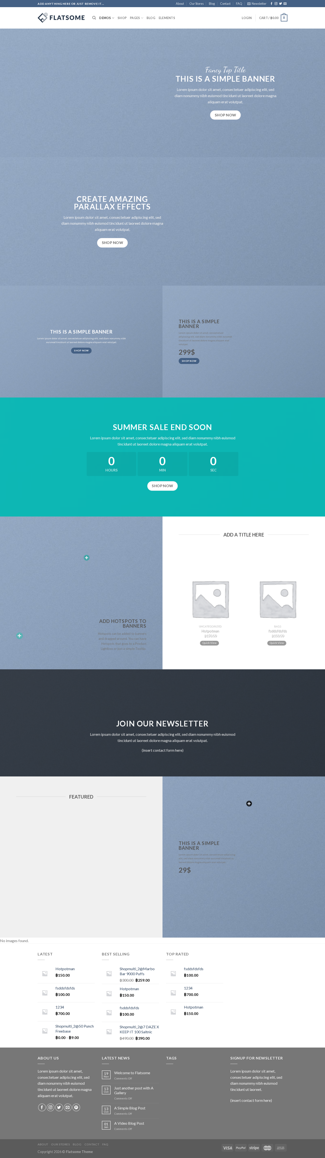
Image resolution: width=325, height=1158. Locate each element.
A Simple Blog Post (129, 1108)
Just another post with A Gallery (133, 1090)
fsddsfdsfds (277, 631)
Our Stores (196, 3)
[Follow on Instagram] (276, 3)
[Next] (311, 601)
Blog (212, 3)
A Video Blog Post (129, 1123)
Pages (135, 18)
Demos (105, 18)
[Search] (94, 17)
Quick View (209, 642)
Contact (225, 3)
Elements (167, 18)
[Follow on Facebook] (271, 3)
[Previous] (176, 601)
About (180, 3)
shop (122, 18)
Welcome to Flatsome (132, 1072)
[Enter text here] (249, 803)
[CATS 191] (61, 18)
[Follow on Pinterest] (76, 1107)
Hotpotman (210, 631)
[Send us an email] (285, 3)
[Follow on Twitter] (280, 3)
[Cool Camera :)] (19, 635)
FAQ (239, 3)
